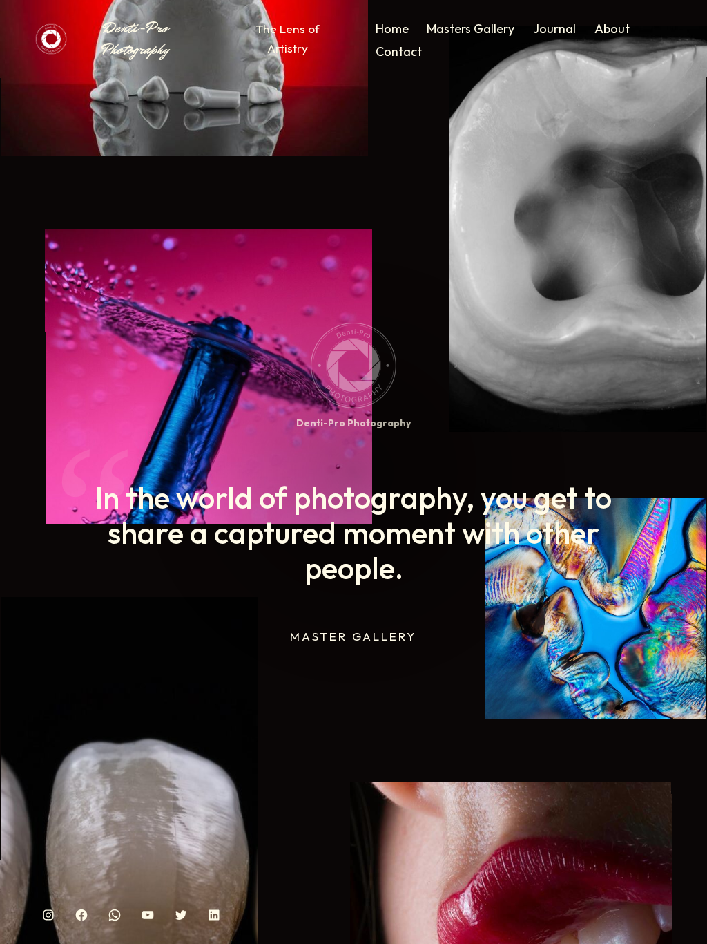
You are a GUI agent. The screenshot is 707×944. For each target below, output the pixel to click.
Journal (554, 29)
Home (392, 29)
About (612, 29)
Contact (399, 51)
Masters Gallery (470, 29)
